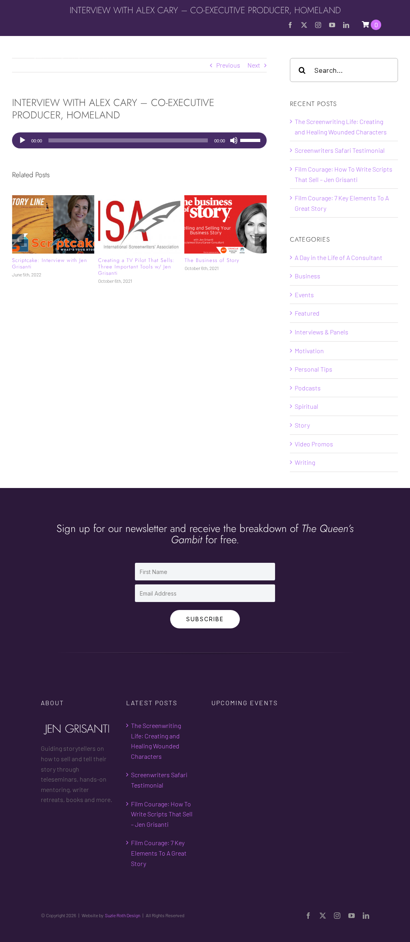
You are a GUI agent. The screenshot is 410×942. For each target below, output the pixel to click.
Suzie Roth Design (122, 915)
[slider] (251, 139)
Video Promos (314, 444)
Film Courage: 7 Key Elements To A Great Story (159, 853)
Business (307, 276)
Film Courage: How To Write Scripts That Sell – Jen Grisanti (162, 814)
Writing (305, 462)
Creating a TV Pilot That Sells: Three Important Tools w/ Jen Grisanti (136, 266)
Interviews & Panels (321, 332)
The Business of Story (212, 260)
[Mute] (234, 140)
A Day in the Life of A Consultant (338, 257)
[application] (139, 140)
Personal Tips (313, 369)
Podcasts (308, 388)
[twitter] (304, 25)
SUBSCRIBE (205, 619)
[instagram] (318, 25)
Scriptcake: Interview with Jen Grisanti (49, 263)
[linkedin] (346, 25)
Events (304, 294)
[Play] (22, 140)
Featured (307, 313)
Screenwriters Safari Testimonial (340, 150)
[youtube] (332, 25)
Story (302, 425)
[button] (18, 240)
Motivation (309, 350)
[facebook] (290, 25)
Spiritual (306, 406)
